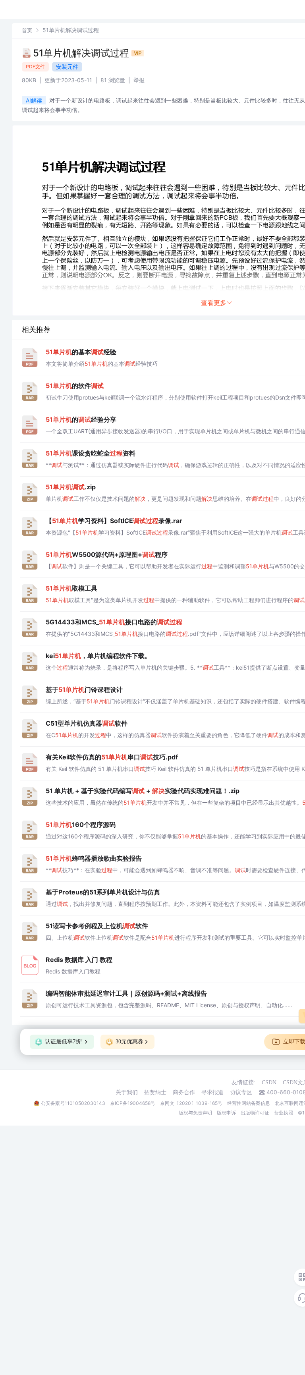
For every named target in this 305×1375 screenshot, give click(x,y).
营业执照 (283, 1113)
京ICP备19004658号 (132, 1103)
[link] (27, 30)
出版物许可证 (255, 1113)
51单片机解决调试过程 (82, 53)
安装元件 (67, 66)
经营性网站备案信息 (248, 1103)
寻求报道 (212, 1092)
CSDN (269, 1082)
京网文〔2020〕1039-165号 (191, 1103)
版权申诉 (226, 1113)
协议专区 (241, 1092)
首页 (27, 30)
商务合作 (184, 1092)
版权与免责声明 (195, 1113)
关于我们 (127, 1092)
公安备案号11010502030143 (73, 1103)
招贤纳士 (155, 1092)
